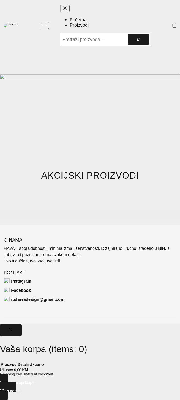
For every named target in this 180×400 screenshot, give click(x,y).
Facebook (21, 290)
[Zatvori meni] (65, 8)
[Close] (11, 330)
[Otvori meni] (44, 25)
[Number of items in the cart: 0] (174, 25)
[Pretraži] (138, 39)
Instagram (21, 281)
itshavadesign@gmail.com (37, 299)
